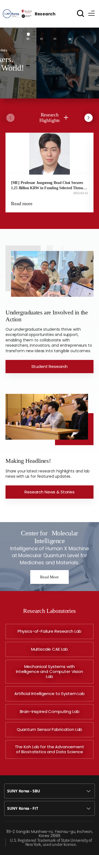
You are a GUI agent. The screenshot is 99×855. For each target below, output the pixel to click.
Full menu (91, 12)
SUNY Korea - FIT (22, 808)
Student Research (49, 366)
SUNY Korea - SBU (23, 790)
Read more (21, 203)
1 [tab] (28, 39)
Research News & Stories (49, 492)
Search (80, 13)
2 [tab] (42, 39)
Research (45, 14)
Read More (49, 577)
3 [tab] (55, 39)
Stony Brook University (17, 13)
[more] (66, 117)
